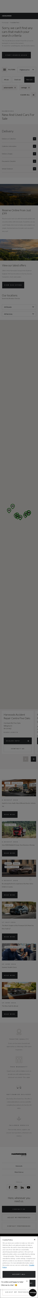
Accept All (19, 1274)
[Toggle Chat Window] (33, 1293)
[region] (19, 1267)
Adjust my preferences (19, 1292)
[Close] (34, 1239)
